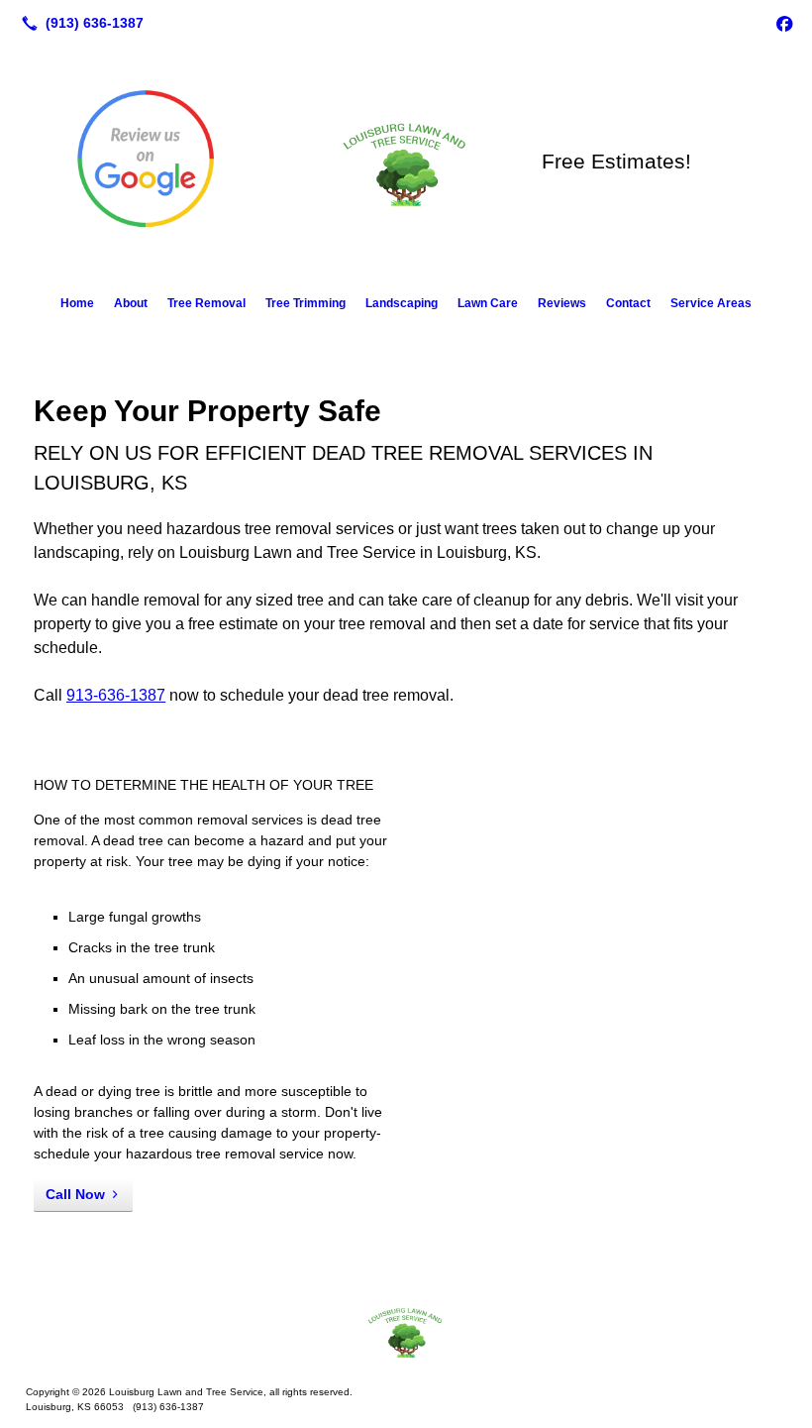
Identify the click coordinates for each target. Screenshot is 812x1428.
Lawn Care (487, 303)
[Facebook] (784, 23)
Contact (628, 303)
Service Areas (711, 303)
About (131, 303)
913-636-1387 (115, 695)
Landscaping (401, 303)
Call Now (75, 1194)
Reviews (562, 303)
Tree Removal (206, 303)
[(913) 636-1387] (79, 23)
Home (77, 303)
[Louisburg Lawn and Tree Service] (406, 1331)
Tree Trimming (305, 303)
